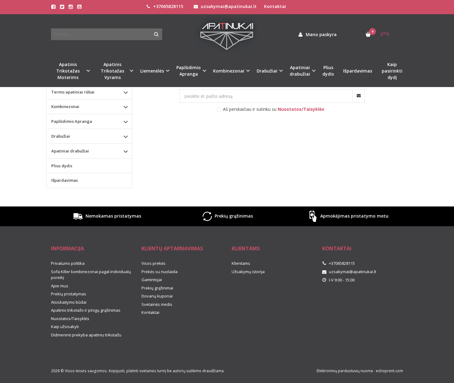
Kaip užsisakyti (65, 326)
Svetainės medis (156, 304)
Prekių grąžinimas (233, 216)
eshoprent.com (389, 370)
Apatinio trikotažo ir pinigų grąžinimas (85, 310)
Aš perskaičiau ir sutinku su (273, 109)
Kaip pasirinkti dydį (392, 70)
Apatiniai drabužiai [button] (300, 71)
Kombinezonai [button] (228, 71)
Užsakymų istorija (248, 271)
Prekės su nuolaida (159, 271)
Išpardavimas (357, 71)
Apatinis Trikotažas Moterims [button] (68, 70)
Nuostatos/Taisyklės (70, 318)
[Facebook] (53, 6)
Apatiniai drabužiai (70, 151)
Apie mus (59, 286)
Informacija (67, 248)
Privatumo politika (68, 263)
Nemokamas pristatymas (112, 216)
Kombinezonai (65, 106)
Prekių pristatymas (68, 294)
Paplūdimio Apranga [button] (188, 71)
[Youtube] (79, 6)
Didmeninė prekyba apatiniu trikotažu (86, 335)
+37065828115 (167, 6)
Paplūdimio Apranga (71, 121)
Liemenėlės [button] (152, 71)
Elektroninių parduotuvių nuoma (345, 370)
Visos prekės (153, 263)
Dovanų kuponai (157, 296)
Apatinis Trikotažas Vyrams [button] (112, 70)
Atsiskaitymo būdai (68, 302)
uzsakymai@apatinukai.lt (228, 6)
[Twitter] (62, 6)
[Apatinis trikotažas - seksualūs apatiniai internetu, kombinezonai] (227, 34)
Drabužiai (60, 136)
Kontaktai (275, 6)
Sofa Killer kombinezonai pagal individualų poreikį (91, 275)
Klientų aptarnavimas (172, 248)
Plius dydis (328, 71)
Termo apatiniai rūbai (73, 92)
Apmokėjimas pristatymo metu (354, 216)
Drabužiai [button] (267, 71)
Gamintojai (151, 279)
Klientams (246, 248)
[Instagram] (70, 6)
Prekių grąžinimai (157, 288)
